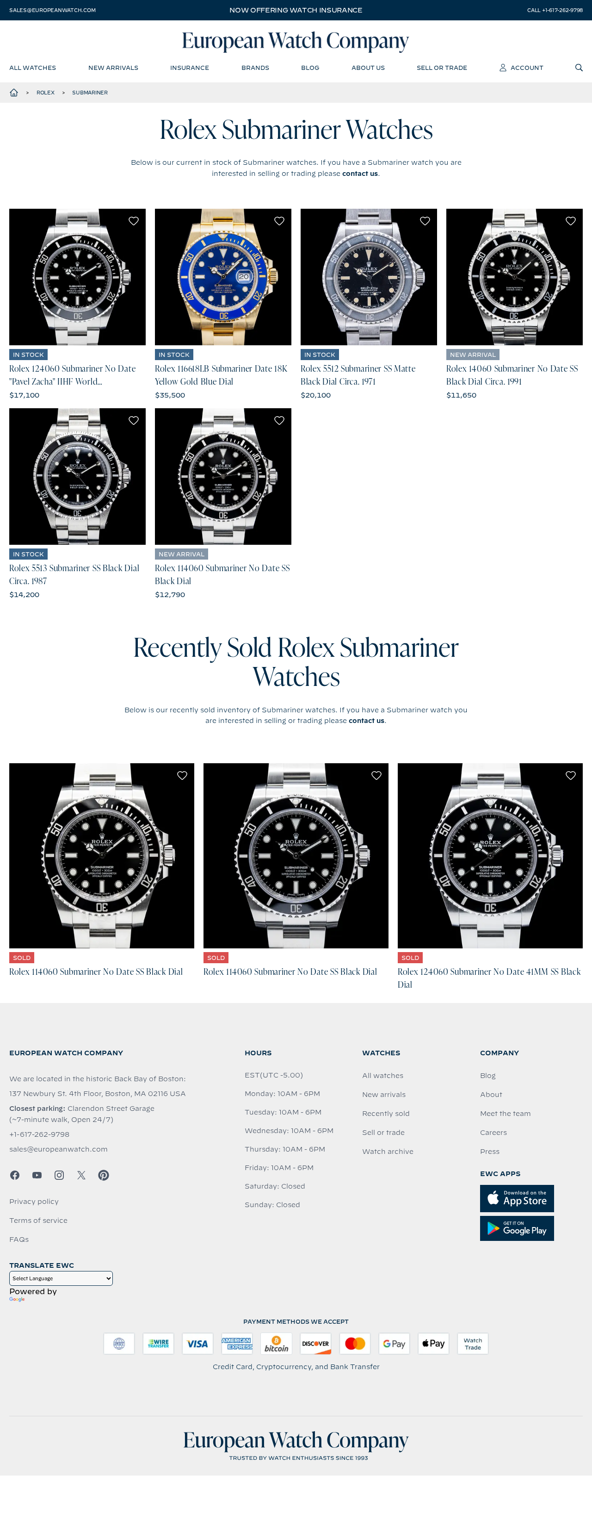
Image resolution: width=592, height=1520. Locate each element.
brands (255, 67)
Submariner (90, 92)
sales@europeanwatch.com (52, 10)
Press (490, 1151)
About (491, 1094)
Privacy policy (34, 1201)
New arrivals (384, 1094)
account (527, 67)
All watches (382, 1075)
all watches (32, 67)
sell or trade (442, 67)
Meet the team (505, 1113)
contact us (360, 173)
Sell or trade (383, 1132)
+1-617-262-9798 (39, 1134)
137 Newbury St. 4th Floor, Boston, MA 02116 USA (97, 1093)
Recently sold (386, 1113)
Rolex (46, 92)
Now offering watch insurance (295, 10)
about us (368, 67)
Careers (493, 1132)
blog (310, 67)
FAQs (19, 1239)
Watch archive (387, 1151)
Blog (488, 1075)
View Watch (77, 277)
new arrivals (113, 67)
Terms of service (38, 1220)
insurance (189, 67)
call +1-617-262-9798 (555, 10)
